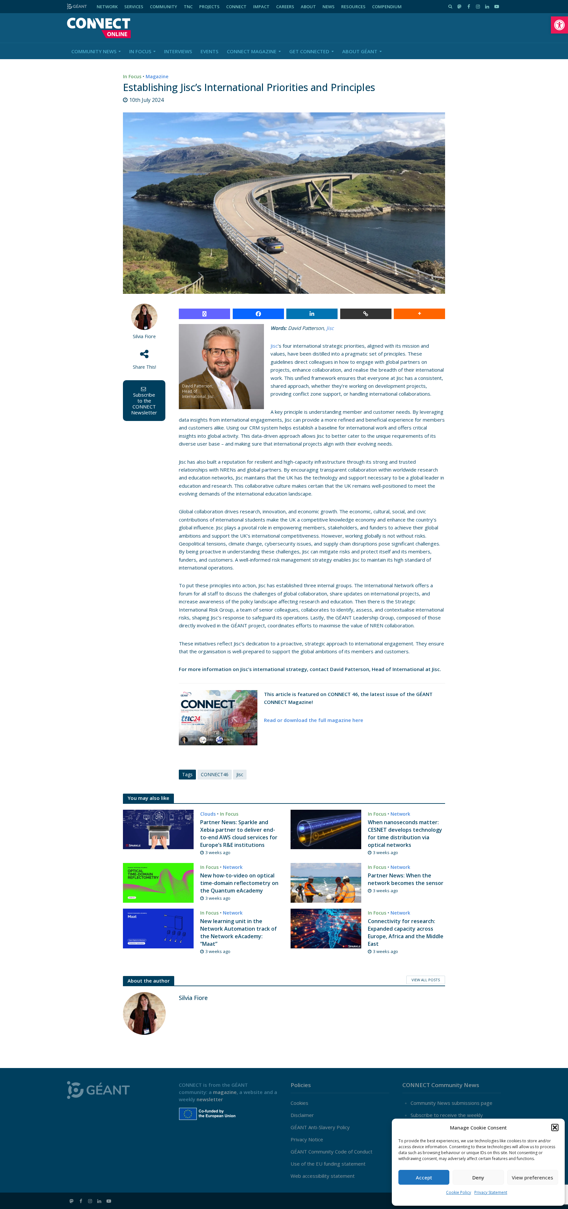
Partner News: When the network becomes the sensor (405, 879)
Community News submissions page (451, 1103)
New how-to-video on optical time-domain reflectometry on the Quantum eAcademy (239, 883)
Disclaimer (302, 1115)
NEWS (328, 7)
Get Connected (309, 51)
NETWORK (107, 7)
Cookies (299, 1103)
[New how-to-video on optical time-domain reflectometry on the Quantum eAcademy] (158, 882)
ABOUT (308, 7)
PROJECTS (209, 7)
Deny (478, 1177)
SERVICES (133, 7)
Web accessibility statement (323, 1176)
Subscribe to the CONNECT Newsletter (144, 403)
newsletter (210, 1099)
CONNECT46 (214, 774)
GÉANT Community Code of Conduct (331, 1151)
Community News (93, 51)
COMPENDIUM (387, 7)
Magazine (157, 76)
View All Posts (426, 979)
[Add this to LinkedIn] (312, 314)
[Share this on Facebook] (258, 314)
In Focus (140, 51)
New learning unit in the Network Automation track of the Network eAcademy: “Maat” (238, 932)
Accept (424, 1177)
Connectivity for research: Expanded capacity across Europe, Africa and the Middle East (405, 932)
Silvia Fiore (144, 336)
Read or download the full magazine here (313, 720)
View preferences (532, 1177)
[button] (559, 25)
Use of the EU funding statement (328, 1163)
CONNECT (236, 7)
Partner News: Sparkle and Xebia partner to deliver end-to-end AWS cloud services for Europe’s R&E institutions (238, 834)
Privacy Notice (307, 1139)
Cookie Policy (458, 1192)
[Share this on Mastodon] (204, 314)
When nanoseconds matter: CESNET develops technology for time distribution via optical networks (405, 834)
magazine (225, 1092)
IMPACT (261, 7)
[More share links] (419, 314)
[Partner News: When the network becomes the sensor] (326, 882)
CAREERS (285, 7)
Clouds (208, 814)
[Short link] (365, 314)
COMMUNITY (163, 7)
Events (209, 51)
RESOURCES (353, 7)
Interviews (178, 51)
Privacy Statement (490, 1192)
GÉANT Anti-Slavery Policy (320, 1127)
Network (400, 814)
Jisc (330, 328)
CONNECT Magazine (251, 51)
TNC (188, 7)
